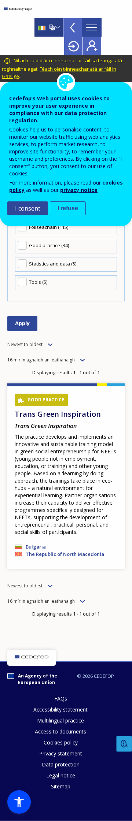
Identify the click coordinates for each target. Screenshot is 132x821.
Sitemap (60, 786)
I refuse (68, 208)
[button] (19, 802)
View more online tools (72, 27)
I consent (27, 208)
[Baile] (18, 9)
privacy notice (79, 189)
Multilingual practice (60, 720)
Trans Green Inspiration (58, 414)
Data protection (61, 764)
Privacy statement (60, 753)
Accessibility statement (60, 709)
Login (73, 46)
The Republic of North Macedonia (65, 554)
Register (92, 46)
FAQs (60, 698)
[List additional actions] (57, 27)
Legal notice (60, 775)
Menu (91, 27)
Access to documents (60, 731)
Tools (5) (38, 282)
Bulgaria (36, 546)
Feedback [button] (124, 744)
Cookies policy (61, 742)
